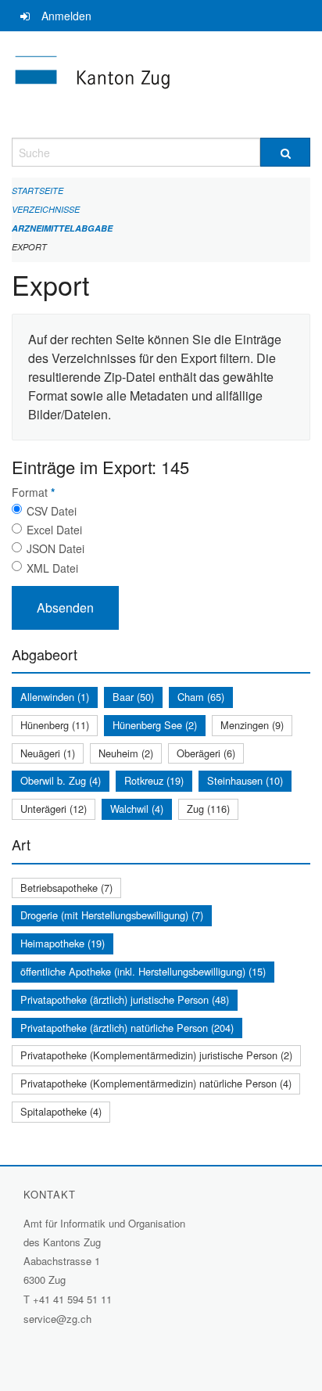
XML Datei (52, 568)
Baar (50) (133, 696)
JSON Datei (55, 548)
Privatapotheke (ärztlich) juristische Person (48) (124, 999)
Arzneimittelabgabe (62, 228)
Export (29, 247)
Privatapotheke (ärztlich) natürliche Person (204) (127, 1027)
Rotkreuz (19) (154, 780)
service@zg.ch (57, 1318)
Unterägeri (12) (53, 808)
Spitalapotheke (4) (61, 1111)
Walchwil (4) (136, 808)
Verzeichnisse (46, 209)
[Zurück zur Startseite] (161, 84)
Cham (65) (200, 696)
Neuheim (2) (125, 753)
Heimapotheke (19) (62, 943)
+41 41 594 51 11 (72, 1299)
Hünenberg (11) (54, 724)
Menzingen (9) (252, 724)
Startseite (37, 190)
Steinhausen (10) (245, 780)
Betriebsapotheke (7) (66, 887)
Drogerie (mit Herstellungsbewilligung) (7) (111, 915)
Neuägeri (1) (47, 753)
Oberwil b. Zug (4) (60, 780)
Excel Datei (54, 529)
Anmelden (66, 15)
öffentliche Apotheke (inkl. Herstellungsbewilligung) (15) (143, 971)
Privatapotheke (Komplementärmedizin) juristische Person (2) (156, 1055)
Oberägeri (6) (206, 753)
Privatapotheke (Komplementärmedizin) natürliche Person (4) (156, 1083)
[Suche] (285, 152)
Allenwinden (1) (54, 696)
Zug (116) (208, 808)
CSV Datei (52, 511)
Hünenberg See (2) (155, 724)
